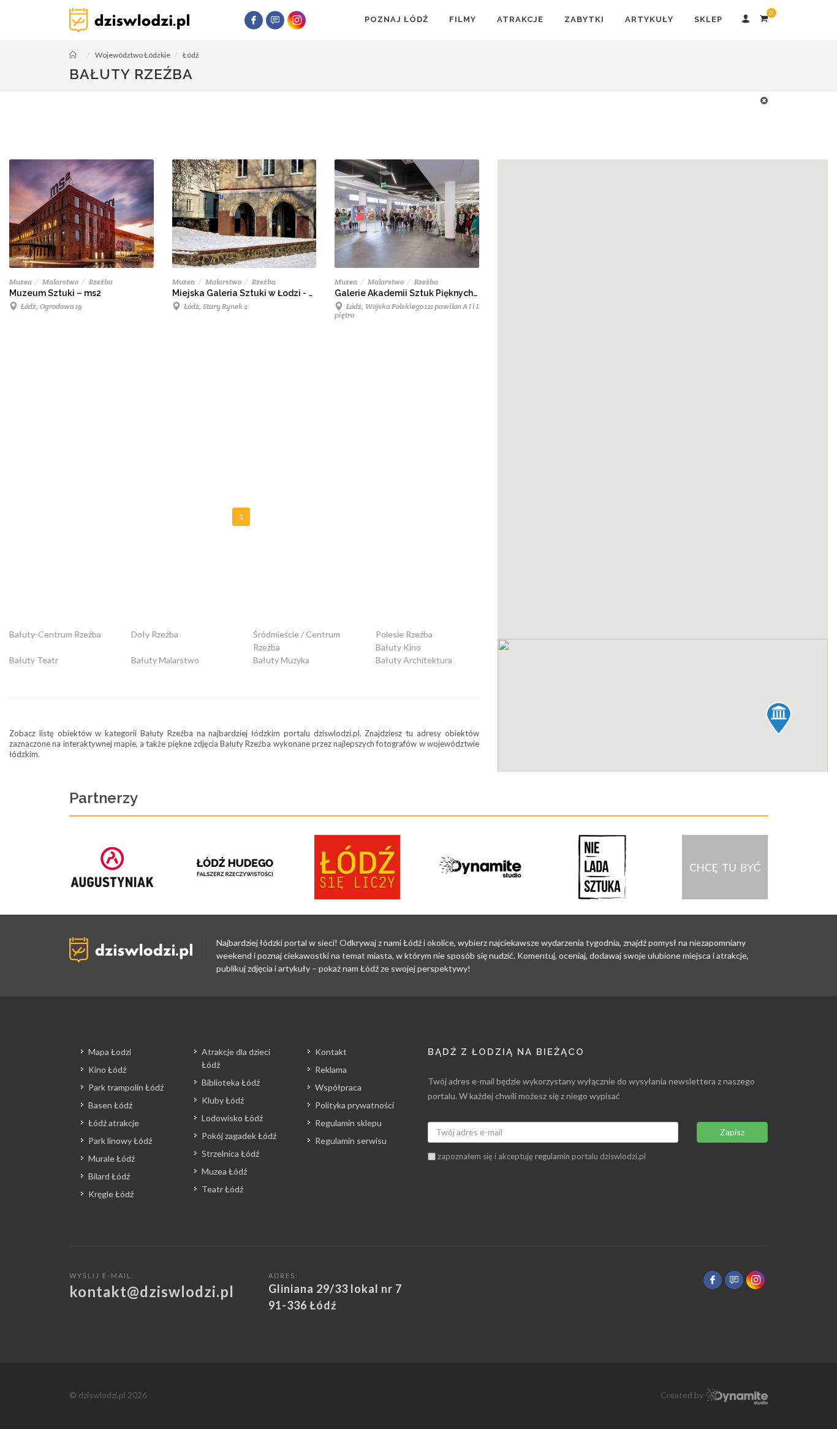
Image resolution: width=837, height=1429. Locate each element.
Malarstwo (60, 281)
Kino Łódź (107, 1069)
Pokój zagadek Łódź (239, 1135)
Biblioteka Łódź (231, 1082)
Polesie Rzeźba (404, 634)
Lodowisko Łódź (232, 1118)
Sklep (708, 19)
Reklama (331, 1069)
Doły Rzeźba (154, 634)
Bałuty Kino (398, 647)
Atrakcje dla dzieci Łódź (236, 1058)
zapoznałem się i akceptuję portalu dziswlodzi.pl (541, 1156)
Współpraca (338, 1087)
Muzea (20, 281)
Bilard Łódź (109, 1176)
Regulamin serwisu (351, 1140)
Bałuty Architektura (414, 660)
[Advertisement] (412, 121)
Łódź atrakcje (113, 1123)
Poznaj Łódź (396, 19)
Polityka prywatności (354, 1105)
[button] (779, 718)
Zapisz (732, 1132)
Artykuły (649, 19)
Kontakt (331, 1051)
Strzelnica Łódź (230, 1153)
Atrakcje (520, 19)
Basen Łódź (110, 1105)
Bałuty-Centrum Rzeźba (55, 634)
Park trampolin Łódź (126, 1087)
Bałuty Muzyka (281, 660)
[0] (763, 16)
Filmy (462, 19)
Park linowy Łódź (120, 1140)
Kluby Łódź (223, 1100)
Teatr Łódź (222, 1189)
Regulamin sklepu (348, 1123)
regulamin (552, 1156)
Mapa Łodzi (109, 1051)
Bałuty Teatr (33, 660)
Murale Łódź (111, 1158)
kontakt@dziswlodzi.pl (151, 1291)
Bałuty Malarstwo (165, 660)
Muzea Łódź (224, 1171)
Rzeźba (101, 281)
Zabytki (584, 19)
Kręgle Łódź (111, 1194)
